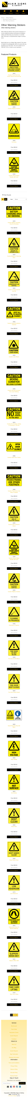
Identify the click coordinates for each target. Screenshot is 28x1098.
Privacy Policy (14, 1066)
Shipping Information (14, 1057)
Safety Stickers (9, 17)
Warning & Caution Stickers (9, 19)
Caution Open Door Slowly (14, 457)
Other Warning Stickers (8, 20)
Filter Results (7, 195)
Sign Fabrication (14, 1054)
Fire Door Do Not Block (14, 658)
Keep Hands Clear (14, 860)
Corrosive (14, 142)
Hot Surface (14, 793)
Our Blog (14, 1047)
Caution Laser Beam (14, 356)
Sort (11, 199)
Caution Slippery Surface (14, 108)
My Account (14, 1026)
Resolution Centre (14, 1032)
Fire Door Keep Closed (14, 692)
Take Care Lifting (14, 994)
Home (2, 17)
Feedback (14, 1039)
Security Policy (14, 1072)
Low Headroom (14, 893)
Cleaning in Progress (14, 625)
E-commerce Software (12, 1095)
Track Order (14, 1029)
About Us (14, 1044)
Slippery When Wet (14, 960)
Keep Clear (14, 826)
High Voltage (14, 759)
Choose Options (14, 85)
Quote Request (14, 1035)
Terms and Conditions (14, 1062)
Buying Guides (14, 1075)
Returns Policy (14, 1069)
